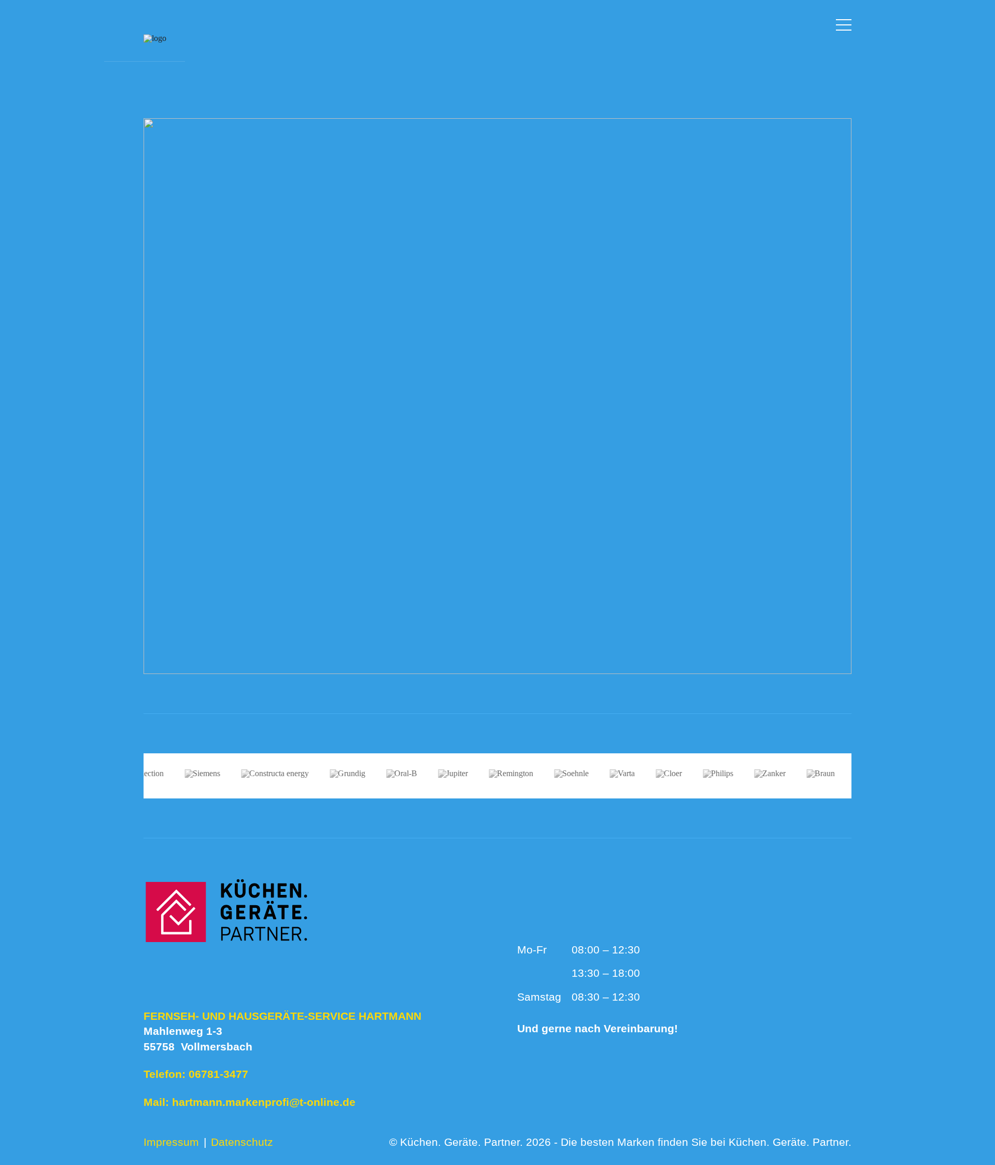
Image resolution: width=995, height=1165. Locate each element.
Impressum (171, 1142)
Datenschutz (242, 1142)
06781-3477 (218, 1074)
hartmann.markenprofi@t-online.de (264, 1102)
